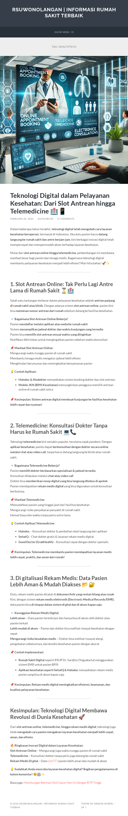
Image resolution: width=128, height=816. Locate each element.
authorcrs (45, 218)
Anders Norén (103, 803)
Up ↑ (84, 807)
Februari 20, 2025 (22, 218)
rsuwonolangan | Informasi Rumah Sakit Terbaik (64, 12)
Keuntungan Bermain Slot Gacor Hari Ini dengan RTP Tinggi (62, 782)
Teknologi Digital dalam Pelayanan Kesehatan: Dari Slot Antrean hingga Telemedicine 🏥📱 (62, 203)
